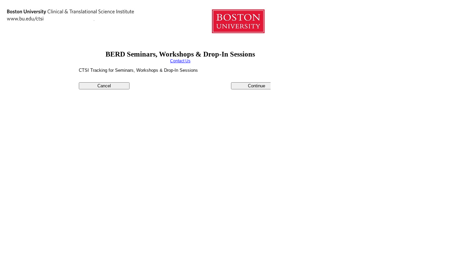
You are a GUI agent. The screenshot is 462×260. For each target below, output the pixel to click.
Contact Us (180, 61)
